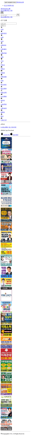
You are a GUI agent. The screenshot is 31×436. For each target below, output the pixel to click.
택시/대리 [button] (4, 84)
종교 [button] (2, 116)
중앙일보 (5, 8)
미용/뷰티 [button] (4, 49)
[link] (15, 143)
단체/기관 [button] (4, 120)
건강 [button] (2, 61)
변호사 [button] (3, 65)
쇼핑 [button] (2, 37)
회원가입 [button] (11, 5)
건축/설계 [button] (4, 108)
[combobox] (9, 24)
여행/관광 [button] (4, 53)
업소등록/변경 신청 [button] (6, 10)
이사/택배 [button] (4, 96)
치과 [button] (2, 41)
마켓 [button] (2, 80)
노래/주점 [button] (4, 104)
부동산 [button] (3, 69)
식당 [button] (2, 29)
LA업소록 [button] (4, 127)
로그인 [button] (6, 5)
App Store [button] (15, 134)
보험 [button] (2, 57)
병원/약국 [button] (4, 33)
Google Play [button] (6, 134)
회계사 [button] (3, 100)
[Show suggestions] (2, 25)
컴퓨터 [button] (3, 112)
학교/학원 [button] (4, 88)
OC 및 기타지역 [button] (11, 127)
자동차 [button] (3, 73)
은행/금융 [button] (4, 76)
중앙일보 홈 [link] (20, 2)
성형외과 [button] (3, 45)
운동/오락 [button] (4, 92)
